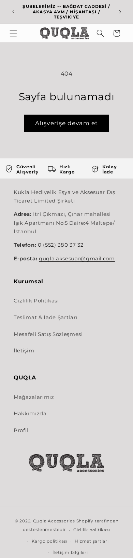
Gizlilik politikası (91, 529)
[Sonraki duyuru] (120, 11)
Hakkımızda (30, 413)
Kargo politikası (50, 541)
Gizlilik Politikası (36, 300)
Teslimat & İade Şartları (45, 317)
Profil (21, 430)
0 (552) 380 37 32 (61, 245)
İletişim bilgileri (70, 552)
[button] (13, 33)
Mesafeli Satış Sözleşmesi (48, 334)
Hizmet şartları (92, 541)
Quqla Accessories (54, 520)
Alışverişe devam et (66, 123)
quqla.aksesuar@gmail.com (77, 259)
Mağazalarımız (34, 397)
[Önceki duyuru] (13, 11)
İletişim (24, 350)
